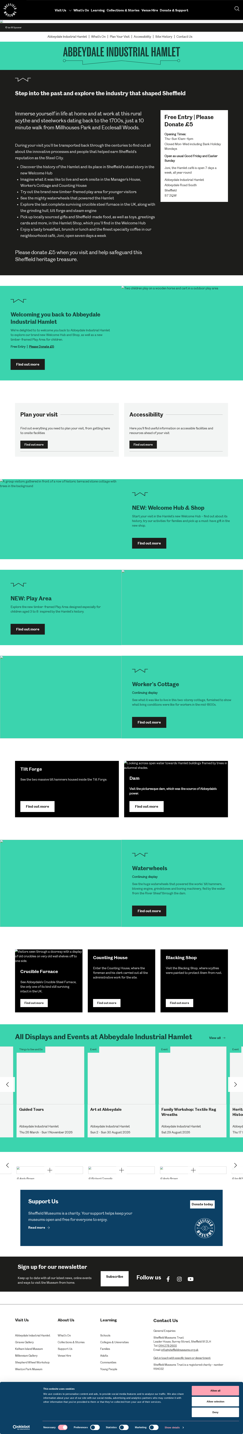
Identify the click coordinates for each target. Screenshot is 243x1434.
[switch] (95, 1427)
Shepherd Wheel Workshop (32, 1362)
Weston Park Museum (28, 1369)
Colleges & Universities (114, 1342)
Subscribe (114, 1276)
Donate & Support (174, 10)
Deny (215, 1412)
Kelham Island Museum (29, 1349)
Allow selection (215, 1401)
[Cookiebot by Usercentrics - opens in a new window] (21, 1427)
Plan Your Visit (120, 37)
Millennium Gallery (26, 1355)
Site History (163, 37)
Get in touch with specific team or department (182, 1358)
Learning (98, 10)
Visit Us (60, 10)
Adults (104, 1355)
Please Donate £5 (41, 347)
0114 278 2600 (167, 1345)
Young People (108, 1369)
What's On (81, 10)
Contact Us (184, 37)
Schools (105, 1335)
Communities (108, 1362)
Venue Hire (150, 10)
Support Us (65, 1349)
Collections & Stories (123, 10)
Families (105, 1349)
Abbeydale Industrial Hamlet (67, 37)
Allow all (215, 1390)
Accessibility (142, 37)
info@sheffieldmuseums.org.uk (179, 1349)
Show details (172, 1427)
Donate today (202, 1204)
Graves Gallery (24, 1342)
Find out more (27, 364)
